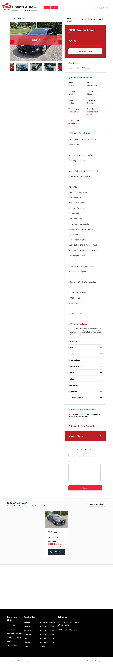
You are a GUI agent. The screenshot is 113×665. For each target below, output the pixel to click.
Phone (88, 450)
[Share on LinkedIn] (97, 20)
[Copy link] (103, 19)
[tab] (30, 618)
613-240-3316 (71, 630)
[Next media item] (60, 42)
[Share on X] (88, 20)
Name (71, 450)
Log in (12, 661)
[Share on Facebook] (85, 20)
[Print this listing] (100, 19)
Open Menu (103, 7)
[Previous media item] (12, 42)
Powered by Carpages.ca (95, 661)
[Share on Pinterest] (94, 20)
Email (79, 450)
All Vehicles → (97, 504)
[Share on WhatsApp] (91, 20)
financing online (90, 414)
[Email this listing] (82, 20)
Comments (71, 461)
